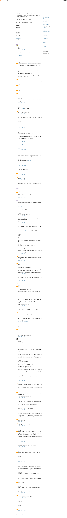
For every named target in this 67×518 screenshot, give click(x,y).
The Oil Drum (44, 42)
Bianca (18, 285)
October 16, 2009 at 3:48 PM (21, 405)
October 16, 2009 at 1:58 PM (21, 322)
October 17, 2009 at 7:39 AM (22, 510)
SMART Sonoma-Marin (45, 37)
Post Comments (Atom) (21, 514)
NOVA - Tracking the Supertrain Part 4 (21, 145)
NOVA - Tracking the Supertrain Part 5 (21, 147)
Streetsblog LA (44, 39)
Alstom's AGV (23, 108)
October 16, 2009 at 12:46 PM (22, 253)
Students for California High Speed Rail (46, 24)
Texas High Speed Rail (45, 41)
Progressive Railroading (45, 35)
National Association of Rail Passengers (46, 33)
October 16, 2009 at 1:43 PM (21, 305)
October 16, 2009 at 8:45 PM (21, 446)
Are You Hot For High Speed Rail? (46, 17)
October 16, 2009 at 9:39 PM (21, 454)
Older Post (41, 513)
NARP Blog (44, 34)
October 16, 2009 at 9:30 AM (22, 203)
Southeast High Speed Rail (45, 38)
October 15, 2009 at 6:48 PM (21, 109)
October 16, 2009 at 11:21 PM (22, 497)
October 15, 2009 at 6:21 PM (21, 105)
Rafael (18, 62)
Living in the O (44, 29)
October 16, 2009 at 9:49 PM (21, 461)
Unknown (19, 430)
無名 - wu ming (19, 172)
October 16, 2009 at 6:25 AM (22, 185)
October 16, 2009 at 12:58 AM (22, 165)
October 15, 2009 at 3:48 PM (21, 60)
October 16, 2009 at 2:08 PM (21, 339)
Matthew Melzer (44, 58)
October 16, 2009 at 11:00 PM (22, 492)
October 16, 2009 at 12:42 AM (22, 149)
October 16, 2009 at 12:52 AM (22, 161)
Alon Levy (19, 89)
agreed (28, 63)
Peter (18, 92)
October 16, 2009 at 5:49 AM (22, 174)
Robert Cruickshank (45, 60)
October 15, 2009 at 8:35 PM (21, 113)
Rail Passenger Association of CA (46, 23)
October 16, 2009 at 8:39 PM (21, 441)
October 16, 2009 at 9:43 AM (22, 215)
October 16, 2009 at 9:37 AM (22, 206)
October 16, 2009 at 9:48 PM (21, 458)
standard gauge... (29, 160)
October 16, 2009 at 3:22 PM (21, 389)
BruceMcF (19, 187)
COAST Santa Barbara (45, 28)
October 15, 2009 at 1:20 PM (21, 49)
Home (29, 513)
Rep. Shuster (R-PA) (20, 55)
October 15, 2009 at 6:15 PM (21, 102)
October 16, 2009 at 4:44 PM (21, 425)
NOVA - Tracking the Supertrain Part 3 (21, 144)
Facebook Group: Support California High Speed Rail (46, 21)
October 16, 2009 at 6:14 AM (22, 179)
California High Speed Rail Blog (33, 3)
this (25, 230)
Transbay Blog (44, 46)
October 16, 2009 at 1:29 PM (21, 280)
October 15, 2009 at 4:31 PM (21, 77)
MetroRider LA (44, 30)
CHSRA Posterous (44, 16)
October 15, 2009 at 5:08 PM (21, 87)
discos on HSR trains (22, 178)
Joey (18, 508)
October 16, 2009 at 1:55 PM (21, 315)
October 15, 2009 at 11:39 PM (22, 127)
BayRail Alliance (44, 18)
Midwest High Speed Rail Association (46, 31)
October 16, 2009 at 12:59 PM (22, 260)
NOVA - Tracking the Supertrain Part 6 (21, 148)
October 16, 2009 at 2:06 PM (21, 336)
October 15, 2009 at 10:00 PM (22, 119)
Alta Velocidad (44, 27)
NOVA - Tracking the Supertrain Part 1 (21, 141)
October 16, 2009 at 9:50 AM (22, 222)
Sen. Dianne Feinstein (18, 38)
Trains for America (44, 45)
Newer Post (17, 513)
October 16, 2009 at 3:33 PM (21, 397)
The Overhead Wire (45, 43)
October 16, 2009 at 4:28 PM (21, 409)
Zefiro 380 (22, 111)
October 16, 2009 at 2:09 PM (21, 344)
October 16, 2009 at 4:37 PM (21, 421)
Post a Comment (17, 512)
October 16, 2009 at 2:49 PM (21, 380)
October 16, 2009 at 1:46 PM (21, 310)
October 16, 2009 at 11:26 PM (22, 507)
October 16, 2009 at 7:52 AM (22, 197)
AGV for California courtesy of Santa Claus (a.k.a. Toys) (23, 321)
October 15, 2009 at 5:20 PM (21, 96)
